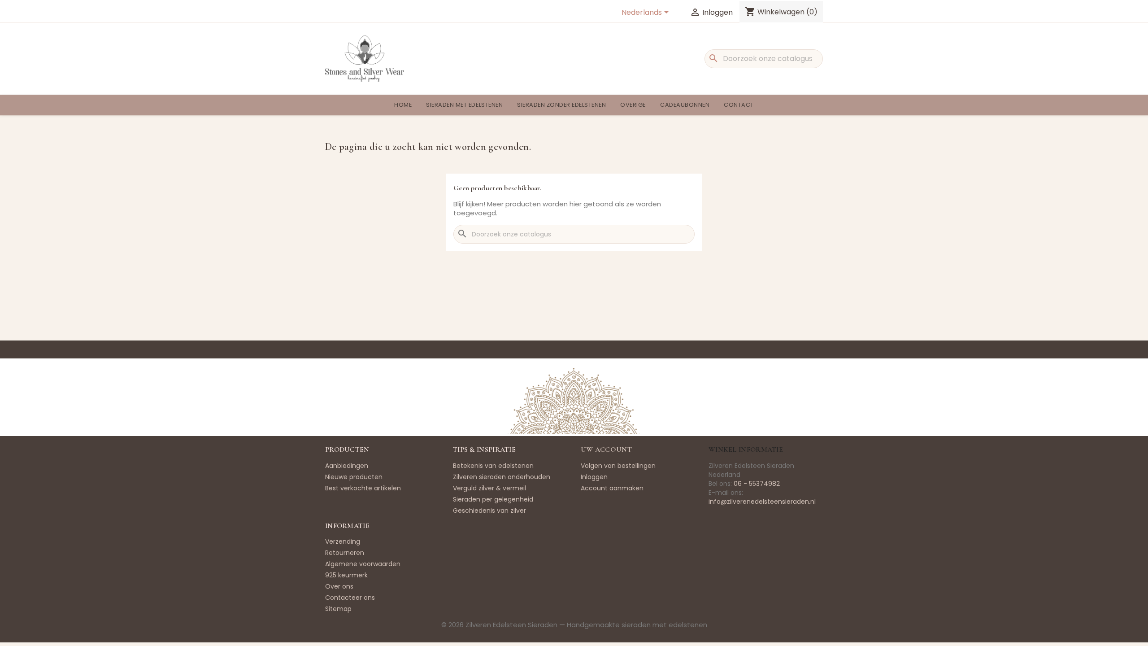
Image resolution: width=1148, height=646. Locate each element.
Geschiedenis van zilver (489, 510)
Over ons (339, 586)
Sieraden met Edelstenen (464, 105)
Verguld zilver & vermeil (489, 488)
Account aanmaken (612, 488)
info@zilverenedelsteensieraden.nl (762, 501)
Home (403, 105)
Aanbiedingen (346, 465)
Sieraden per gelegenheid (493, 499)
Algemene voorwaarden (362, 563)
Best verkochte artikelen (363, 488)
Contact (739, 105)
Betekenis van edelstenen (493, 465)
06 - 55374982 (757, 483)
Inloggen (594, 476)
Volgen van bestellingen (618, 465)
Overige (633, 105)
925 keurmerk (346, 575)
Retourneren (344, 552)
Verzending (342, 541)
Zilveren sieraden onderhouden (501, 476)
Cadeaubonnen (684, 105)
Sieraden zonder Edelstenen (561, 105)
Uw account (606, 449)
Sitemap (338, 608)
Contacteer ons (350, 597)
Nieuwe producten (354, 476)
